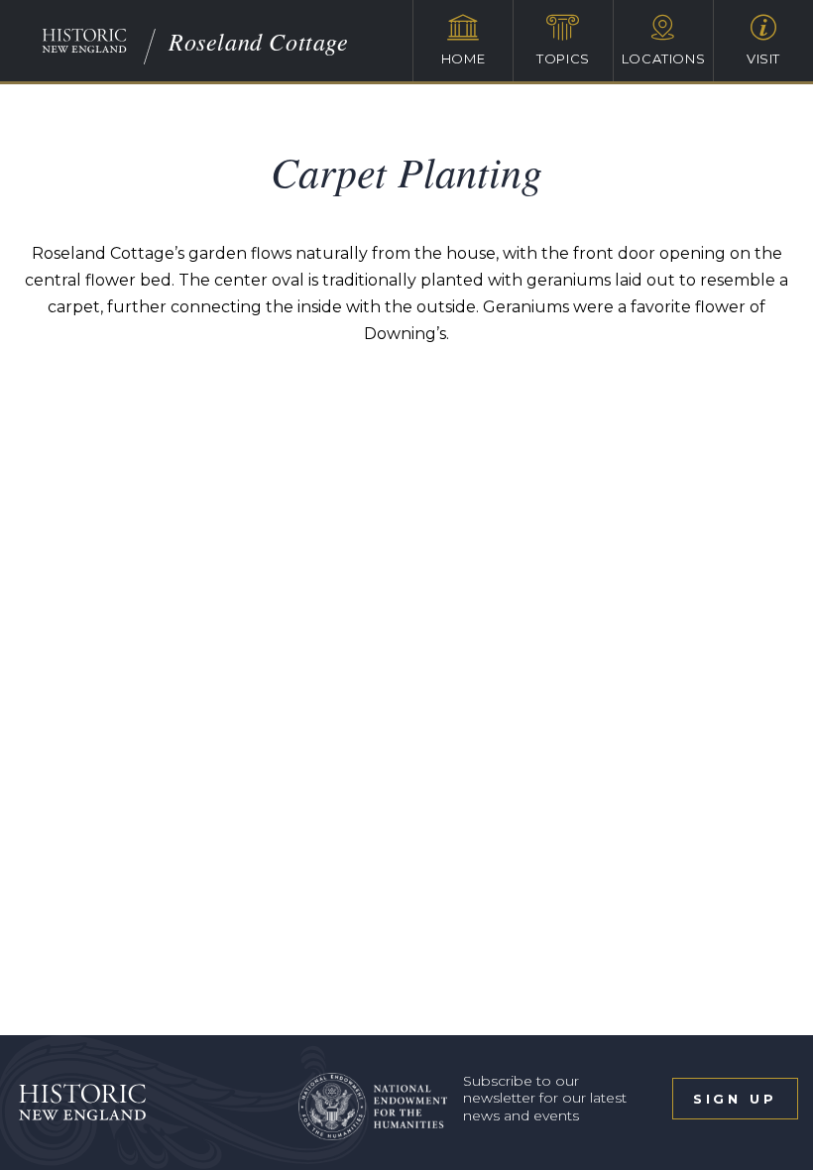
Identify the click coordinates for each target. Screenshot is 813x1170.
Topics (563, 58)
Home (463, 58)
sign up (735, 1099)
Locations (664, 58)
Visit (763, 58)
